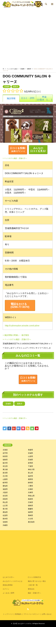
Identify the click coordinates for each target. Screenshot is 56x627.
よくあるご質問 (8, 593)
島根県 (30, 499)
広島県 (30, 502)
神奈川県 (31, 469)
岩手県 (5, 453)
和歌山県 (31, 496)
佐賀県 (5, 515)
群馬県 (30, 463)
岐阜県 (5, 483)
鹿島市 (29, 69)
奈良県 (5, 496)
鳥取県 (5, 499)
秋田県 (5, 456)
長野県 (30, 479)
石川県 (5, 476)
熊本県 (5, 519)
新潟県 (5, 473)
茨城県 (22, 69)
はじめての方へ (8, 577)
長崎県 (30, 515)
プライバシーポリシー (31, 614)
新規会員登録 (8, 585)
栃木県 (5, 463)
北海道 (5, 450)
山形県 (30, 456)
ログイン (6, 589)
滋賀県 (5, 489)
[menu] (52, 4)
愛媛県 (30, 509)
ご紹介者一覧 (33, 585)
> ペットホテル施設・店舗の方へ (15, 158)
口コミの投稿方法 (34, 577)
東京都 (5, 469)
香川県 (5, 509)
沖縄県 (5, 525)
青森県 (30, 450)
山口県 (5, 506)
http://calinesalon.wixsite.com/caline (22, 325)
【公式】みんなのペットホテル (22, 623)
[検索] (46, 4)
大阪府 (5, 492)
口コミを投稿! (18, 149)
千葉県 (30, 466)
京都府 (30, 489)
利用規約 (18, 614)
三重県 (30, 486)
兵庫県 (30, 492)
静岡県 (30, 483)
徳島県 (30, 506)
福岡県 (30, 512)
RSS (28, 609)
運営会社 (31, 589)
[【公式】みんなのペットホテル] (23, 4)
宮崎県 (5, 522)
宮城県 (30, 453)
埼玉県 (5, 466)
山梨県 (5, 479)
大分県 (30, 519)
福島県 (5, 460)
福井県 (30, 476)
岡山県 (5, 502)
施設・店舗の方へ (34, 593)
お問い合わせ (47, 614)
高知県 (5, 512)
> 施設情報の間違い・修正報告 (16, 335)
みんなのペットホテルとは (12, 581)
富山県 (30, 473)
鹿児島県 (31, 522)
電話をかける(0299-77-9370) (20, 305)
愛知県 (5, 486)
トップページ (8, 614)
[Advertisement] (28, 38)
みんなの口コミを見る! (38, 149)
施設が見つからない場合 (37, 581)
